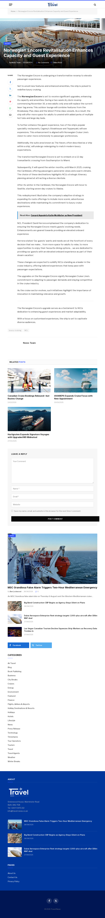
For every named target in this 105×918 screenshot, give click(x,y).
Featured (11, 696)
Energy (11, 688)
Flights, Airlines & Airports (19, 704)
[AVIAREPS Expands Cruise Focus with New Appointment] (75, 380)
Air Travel (12, 663)
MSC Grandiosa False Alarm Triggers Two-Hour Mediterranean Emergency (52, 587)
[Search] (94, 5)
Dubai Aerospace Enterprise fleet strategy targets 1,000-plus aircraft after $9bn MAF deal (60, 616)
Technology (13, 733)
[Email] (10, 114)
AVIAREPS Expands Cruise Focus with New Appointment (73, 397)
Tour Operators (14, 741)
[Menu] (10, 5)
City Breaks (13, 679)
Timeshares (13, 737)
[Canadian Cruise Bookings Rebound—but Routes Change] (29, 380)
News (10, 724)
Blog (10, 667)
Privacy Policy (13, 881)
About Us (11, 873)
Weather (11, 757)
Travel (12, 536)
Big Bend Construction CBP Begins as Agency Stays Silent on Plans (54, 603)
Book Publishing (14, 671)
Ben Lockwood (15, 591)
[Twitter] (10, 88)
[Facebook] (10, 82)
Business (12, 675)
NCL (26, 330)
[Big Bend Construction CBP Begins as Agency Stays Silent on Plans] (15, 606)
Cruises (7, 43)
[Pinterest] (10, 101)
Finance (11, 700)
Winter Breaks (14, 761)
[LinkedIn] (10, 95)
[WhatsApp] (10, 108)
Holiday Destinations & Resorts (21, 708)
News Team (16, 63)
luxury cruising (15, 330)
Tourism (11, 745)
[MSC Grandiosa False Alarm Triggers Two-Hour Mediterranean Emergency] (52, 559)
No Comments (43, 63)
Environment (13, 692)
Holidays (11, 712)
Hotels (10, 716)
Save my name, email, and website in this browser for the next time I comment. (47, 511)
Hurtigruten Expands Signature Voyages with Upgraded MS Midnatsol (28, 435)
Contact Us (12, 877)
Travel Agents (14, 753)
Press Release (14, 729)
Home (13, 11)
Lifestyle (11, 720)
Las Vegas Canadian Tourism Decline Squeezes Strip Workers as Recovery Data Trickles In (60, 629)
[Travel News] (52, 5)
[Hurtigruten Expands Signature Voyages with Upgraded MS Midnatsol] (29, 419)
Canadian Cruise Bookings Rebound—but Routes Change (28, 397)
